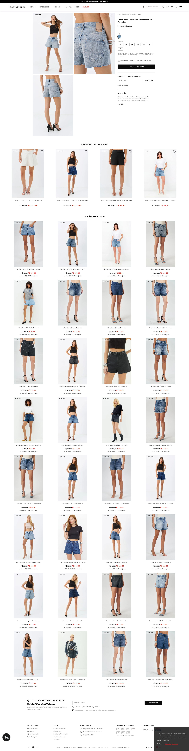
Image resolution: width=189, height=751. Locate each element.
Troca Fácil (56, 739)
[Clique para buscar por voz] (143, 7)
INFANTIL (67, 7)
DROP (77, 7)
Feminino (56, 7)
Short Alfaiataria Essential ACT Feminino (116, 200)
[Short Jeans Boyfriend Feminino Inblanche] (160, 173)
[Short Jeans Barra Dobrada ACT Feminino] (72, 173)
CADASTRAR (153, 703)
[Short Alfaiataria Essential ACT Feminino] (116, 173)
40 (138, 45)
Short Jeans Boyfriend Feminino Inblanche (161, 200)
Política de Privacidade (60, 734)
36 (126, 45)
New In (33, 7)
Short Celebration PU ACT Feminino (28, 200)
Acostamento (31, 731)
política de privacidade (171, 744)
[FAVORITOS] (167, 7)
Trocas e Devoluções (59, 737)
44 (150, 45)
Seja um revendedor (33, 734)
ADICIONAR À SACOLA (136, 67)
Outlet (86, 7)
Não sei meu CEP (122, 85)
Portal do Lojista (32, 737)
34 (120, 45)
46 (120, 49)
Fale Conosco (57, 731)
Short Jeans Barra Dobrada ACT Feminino (72, 200)
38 (132, 45)
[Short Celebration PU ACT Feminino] (28, 173)
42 (144, 45)
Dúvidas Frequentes (59, 728)
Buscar (163, 7)
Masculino (44, 7)
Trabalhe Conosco (32, 728)
